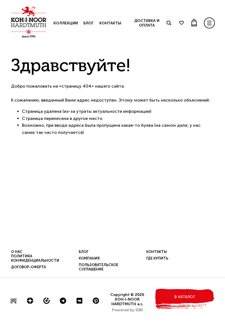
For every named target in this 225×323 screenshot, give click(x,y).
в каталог (184, 297)
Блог (88, 23)
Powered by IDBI (127, 310)
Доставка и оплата (146, 23)
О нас (16, 252)
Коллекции (65, 23)
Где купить (157, 258)
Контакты (110, 23)
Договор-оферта (28, 267)
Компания (89, 258)
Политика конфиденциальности (35, 258)
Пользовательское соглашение (98, 267)
